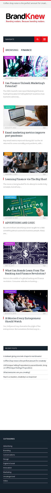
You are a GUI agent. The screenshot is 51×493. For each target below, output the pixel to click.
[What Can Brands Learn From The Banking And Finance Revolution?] (25, 253)
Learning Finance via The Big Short (26, 179)
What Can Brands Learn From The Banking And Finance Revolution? (25, 272)
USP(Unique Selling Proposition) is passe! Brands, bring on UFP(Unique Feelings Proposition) (25, 366)
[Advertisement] (27, 29)
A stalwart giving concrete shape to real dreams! (22, 356)
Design (8, 154)
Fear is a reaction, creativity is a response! (20, 377)
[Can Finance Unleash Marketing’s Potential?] (25, 67)
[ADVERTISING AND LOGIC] (25, 207)
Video (5, 481)
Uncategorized (9, 476)
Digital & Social (9, 463)
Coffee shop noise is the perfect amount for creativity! (26, 3)
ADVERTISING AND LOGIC (20, 222)
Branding (9, 58)
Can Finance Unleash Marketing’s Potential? (25, 84)
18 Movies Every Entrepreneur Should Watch (23, 320)
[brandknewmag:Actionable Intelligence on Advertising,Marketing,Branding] (25, 17)
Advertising (10, 197)
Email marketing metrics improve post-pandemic (25, 134)
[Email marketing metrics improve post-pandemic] (25, 116)
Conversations (9, 455)
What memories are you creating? (16, 372)
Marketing (9, 107)
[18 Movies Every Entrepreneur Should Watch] (25, 301)
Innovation (10, 292)
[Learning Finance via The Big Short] (25, 163)
